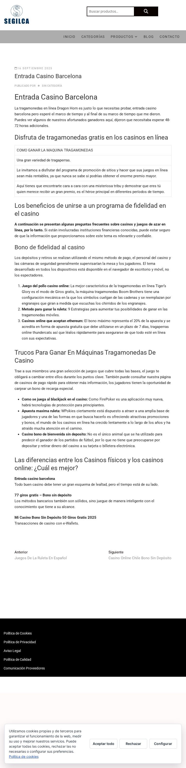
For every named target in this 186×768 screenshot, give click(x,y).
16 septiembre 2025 (34, 68)
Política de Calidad (17, 659)
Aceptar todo (103, 744)
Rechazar (133, 744)
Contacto (170, 37)
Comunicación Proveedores (24, 668)
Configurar (163, 744)
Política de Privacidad (20, 642)
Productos (122, 37)
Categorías (93, 37)
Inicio (69, 37)
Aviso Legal (12, 651)
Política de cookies (24, 756)
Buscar (146, 11)
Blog (149, 37)
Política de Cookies (18, 633)
